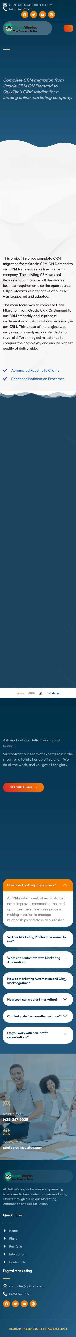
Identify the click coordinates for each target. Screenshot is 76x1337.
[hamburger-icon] (68, 28)
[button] (38, 885)
